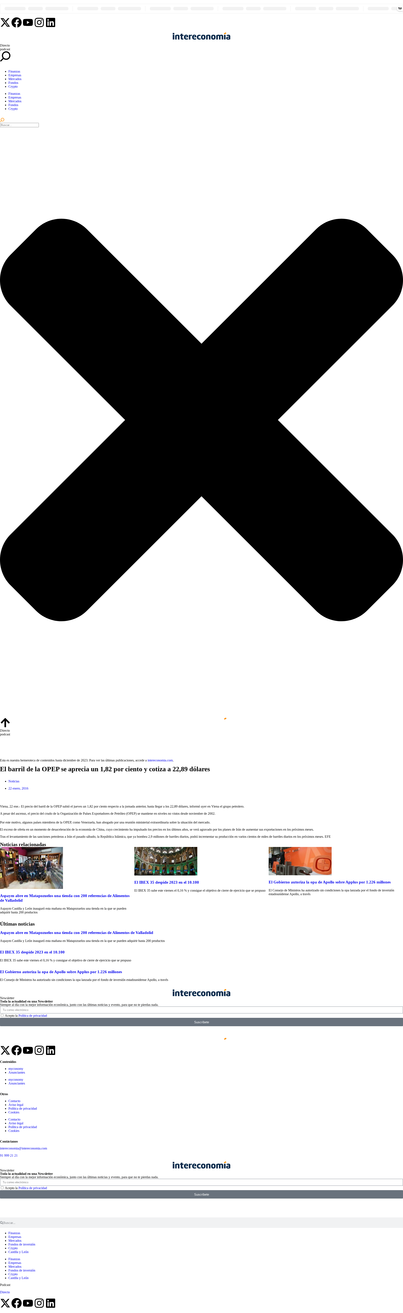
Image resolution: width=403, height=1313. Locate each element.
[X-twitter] (5, 22)
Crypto (13, 86)
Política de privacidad (32, 1015)
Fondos (13, 82)
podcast (5, 49)
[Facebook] (16, 22)
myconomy (15, 1068)
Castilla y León (18, 1252)
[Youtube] (28, 22)
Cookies (13, 1112)
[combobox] (19, 125)
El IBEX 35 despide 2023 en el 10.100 (166, 882)
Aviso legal (15, 1105)
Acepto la (26, 1015)
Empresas (14, 75)
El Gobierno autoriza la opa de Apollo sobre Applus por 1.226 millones (330, 882)
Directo (5, 45)
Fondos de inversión (21, 1244)
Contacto (14, 1101)
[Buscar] (2, 121)
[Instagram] (39, 22)
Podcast (5, 1285)
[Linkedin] (50, 22)
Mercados (14, 79)
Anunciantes (16, 1072)
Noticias (13, 781)
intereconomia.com (160, 760)
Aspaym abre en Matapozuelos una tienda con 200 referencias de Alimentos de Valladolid (76, 932)
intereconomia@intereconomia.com (23, 1148)
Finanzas (14, 71)
